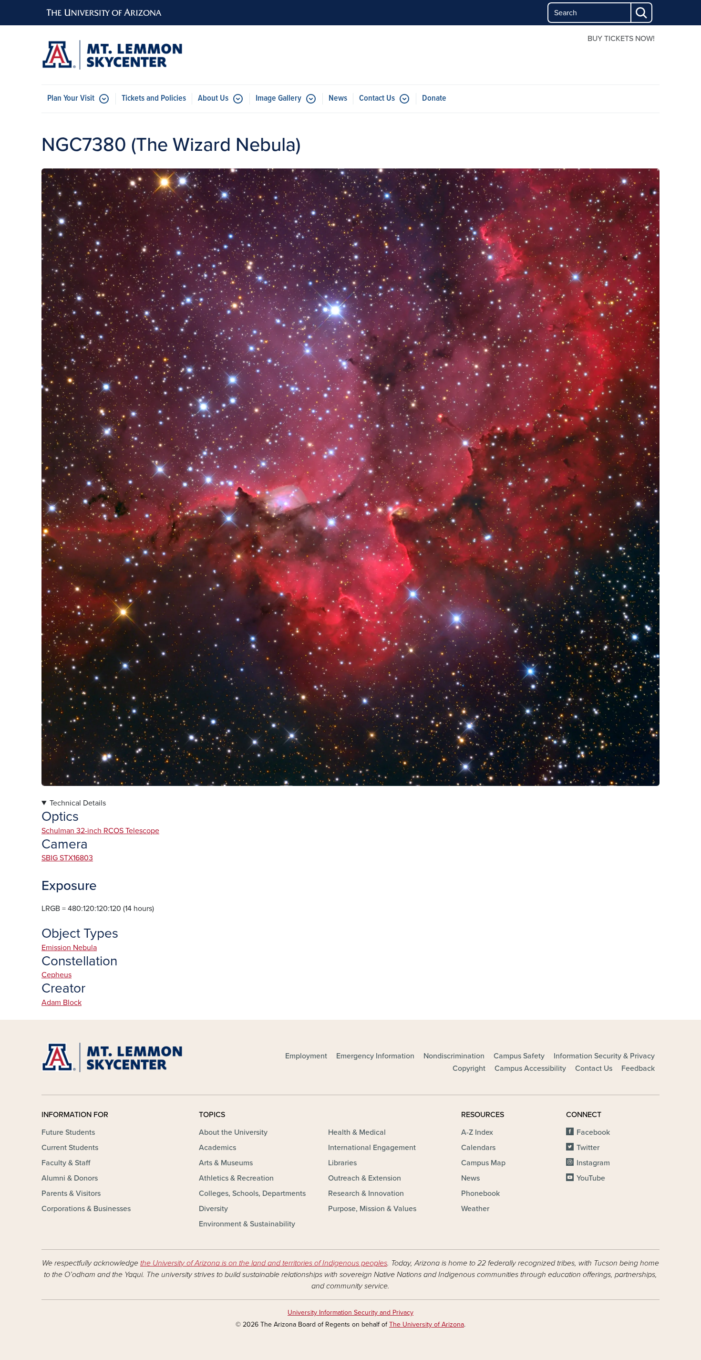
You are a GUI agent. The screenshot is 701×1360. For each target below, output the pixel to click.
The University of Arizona (426, 1324)
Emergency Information (375, 1056)
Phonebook (480, 1193)
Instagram (593, 1163)
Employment (306, 1056)
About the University (233, 1132)
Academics (217, 1147)
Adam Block (61, 1002)
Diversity (213, 1209)
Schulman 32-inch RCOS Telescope (100, 831)
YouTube (591, 1178)
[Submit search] (641, 12)
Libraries (342, 1163)
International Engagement (372, 1147)
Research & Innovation (366, 1193)
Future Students (68, 1132)
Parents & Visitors (71, 1193)
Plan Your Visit (70, 98)
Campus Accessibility (530, 1068)
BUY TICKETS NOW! (621, 38)
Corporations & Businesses (86, 1209)
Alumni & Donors (69, 1178)
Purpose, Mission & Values (372, 1209)
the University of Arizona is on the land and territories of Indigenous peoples (263, 1263)
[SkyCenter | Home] (140, 55)
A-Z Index (477, 1132)
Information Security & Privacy (604, 1056)
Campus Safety (519, 1056)
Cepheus (56, 975)
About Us (213, 98)
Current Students (69, 1147)
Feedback (638, 1068)
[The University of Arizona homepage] (104, 13)
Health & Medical (357, 1132)
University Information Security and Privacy (350, 1312)
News (338, 98)
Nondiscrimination (454, 1056)
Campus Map (483, 1163)
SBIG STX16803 (67, 858)
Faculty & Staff (65, 1163)
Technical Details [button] (78, 803)
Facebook (593, 1132)
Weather (475, 1209)
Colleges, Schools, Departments (252, 1193)
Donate (434, 98)
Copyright (469, 1068)
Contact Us (377, 98)
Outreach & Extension (364, 1178)
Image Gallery (278, 98)
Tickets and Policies (154, 98)
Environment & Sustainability (247, 1224)
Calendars (478, 1147)
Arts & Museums (226, 1163)
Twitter (588, 1147)
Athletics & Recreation (236, 1178)
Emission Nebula (69, 947)
